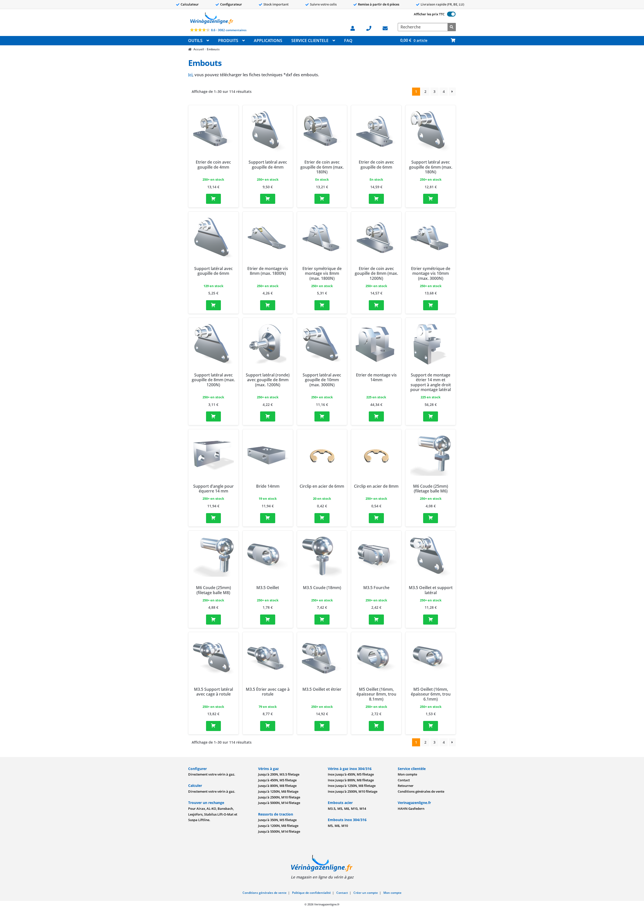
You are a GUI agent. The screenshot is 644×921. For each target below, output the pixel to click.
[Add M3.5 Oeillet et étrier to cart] (322, 726)
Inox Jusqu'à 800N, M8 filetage (351, 780)
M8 (346, 808)
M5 (339, 808)
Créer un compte (365, 893)
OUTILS (195, 40)
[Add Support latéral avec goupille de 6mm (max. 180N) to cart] (430, 199)
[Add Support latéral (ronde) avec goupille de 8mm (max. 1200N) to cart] (267, 416)
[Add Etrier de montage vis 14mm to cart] (376, 416)
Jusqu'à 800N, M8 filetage (277, 785)
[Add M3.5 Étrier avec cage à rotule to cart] (267, 726)
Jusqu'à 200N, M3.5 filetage (278, 774)
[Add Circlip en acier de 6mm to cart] (322, 518)
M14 (362, 808)
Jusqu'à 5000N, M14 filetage (279, 802)
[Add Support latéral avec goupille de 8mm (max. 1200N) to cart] (213, 416)
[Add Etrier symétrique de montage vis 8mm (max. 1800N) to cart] (322, 305)
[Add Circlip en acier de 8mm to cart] (376, 518)
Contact (404, 780)
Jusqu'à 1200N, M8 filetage (278, 825)
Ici (190, 75)
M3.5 (331, 808)
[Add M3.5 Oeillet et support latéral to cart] (430, 620)
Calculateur (190, 4)
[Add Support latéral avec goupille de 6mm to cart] (213, 305)
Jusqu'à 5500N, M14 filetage (279, 831)
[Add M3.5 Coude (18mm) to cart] (322, 620)
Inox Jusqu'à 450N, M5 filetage (351, 774)
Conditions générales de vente (421, 791)
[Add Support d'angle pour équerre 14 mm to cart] (213, 518)
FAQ (348, 40)
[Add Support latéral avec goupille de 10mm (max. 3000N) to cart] (322, 416)
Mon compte (407, 774)
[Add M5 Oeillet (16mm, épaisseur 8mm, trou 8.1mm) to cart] (376, 726)
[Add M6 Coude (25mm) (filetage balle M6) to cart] (430, 518)
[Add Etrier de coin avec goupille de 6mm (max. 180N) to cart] (322, 199)
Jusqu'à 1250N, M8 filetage (278, 791)
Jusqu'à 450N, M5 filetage (277, 780)
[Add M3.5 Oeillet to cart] (267, 620)
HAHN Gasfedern (411, 808)
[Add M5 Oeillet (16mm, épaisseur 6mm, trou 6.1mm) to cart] (430, 726)
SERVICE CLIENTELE (310, 40)
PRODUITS (228, 40)
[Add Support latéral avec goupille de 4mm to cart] (267, 199)
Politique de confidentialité (311, 893)
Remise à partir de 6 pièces (378, 4)
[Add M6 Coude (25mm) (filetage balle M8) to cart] (213, 620)
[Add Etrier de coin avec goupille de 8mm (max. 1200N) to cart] (376, 305)
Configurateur (231, 4)
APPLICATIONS (268, 40)
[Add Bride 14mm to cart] (267, 518)
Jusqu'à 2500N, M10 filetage (279, 797)
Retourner (406, 785)
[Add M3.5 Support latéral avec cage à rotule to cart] (213, 726)
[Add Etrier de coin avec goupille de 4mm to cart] (213, 199)
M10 (354, 808)
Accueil (198, 49)
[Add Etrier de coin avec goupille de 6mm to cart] (376, 199)
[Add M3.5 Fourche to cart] (376, 620)
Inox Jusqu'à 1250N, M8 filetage (352, 785)
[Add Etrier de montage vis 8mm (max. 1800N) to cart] (267, 305)
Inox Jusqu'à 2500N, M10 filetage (352, 791)
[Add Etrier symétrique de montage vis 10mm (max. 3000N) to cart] (430, 305)
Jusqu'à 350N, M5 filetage (277, 820)
